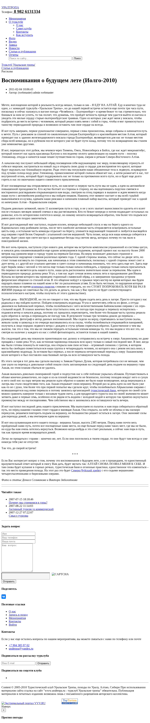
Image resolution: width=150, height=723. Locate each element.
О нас (19, 25)
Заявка (13, 44)
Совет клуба (23, 28)
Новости (14, 48)
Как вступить (24, 35)
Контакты (22, 31)
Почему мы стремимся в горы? (28, 502)
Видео (13, 41)
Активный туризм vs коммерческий (31, 509)
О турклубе (16, 21)
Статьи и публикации (22, 51)
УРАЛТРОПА (10, 7)
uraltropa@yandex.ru (21, 648)
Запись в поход (18, 614)
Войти (13, 624)
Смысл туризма (18, 515)
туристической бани (103, 390)
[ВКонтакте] (3, 596)
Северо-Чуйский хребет (86, 470)
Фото (12, 38)
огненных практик (43, 286)
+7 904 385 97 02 (19, 645)
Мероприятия (17, 18)
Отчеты (13, 54)
